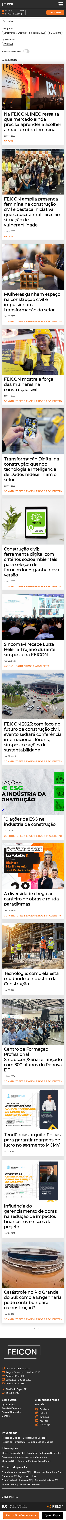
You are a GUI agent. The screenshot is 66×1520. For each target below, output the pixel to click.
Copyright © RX (10, 1496)
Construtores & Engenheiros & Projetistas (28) (24, 32)
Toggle (26, 51)
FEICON (8, 141)
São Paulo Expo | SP (13, 14)
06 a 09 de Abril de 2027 (14, 11)
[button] (55, 12)
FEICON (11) (55, 32)
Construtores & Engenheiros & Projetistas (33, 321)
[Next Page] (38, 1328)
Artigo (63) (8, 43)
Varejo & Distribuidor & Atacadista (26, 666)
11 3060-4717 (12, 1392)
